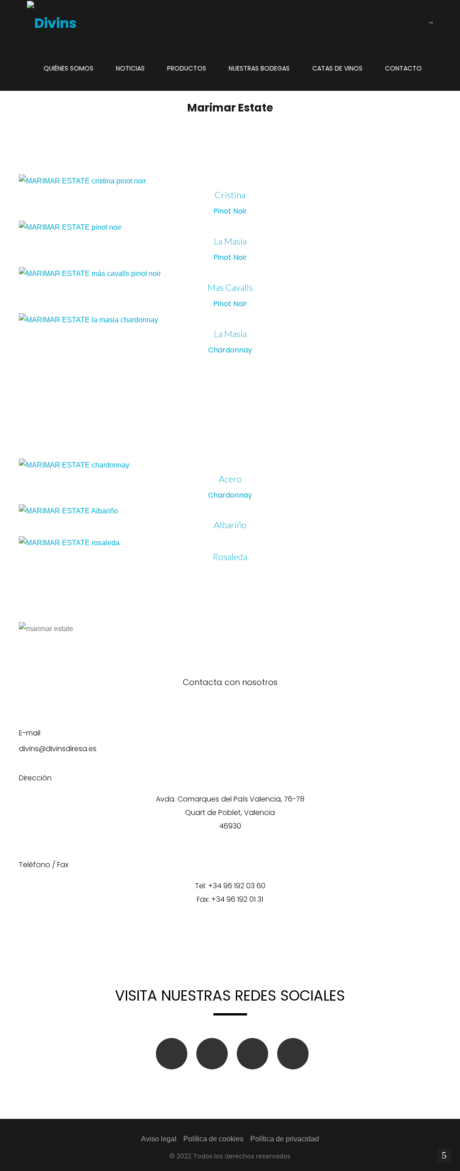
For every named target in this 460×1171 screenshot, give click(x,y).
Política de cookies (213, 1139)
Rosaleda (230, 556)
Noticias (130, 68)
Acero (230, 478)
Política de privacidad (284, 1139)
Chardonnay (230, 350)
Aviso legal (159, 1139)
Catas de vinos (337, 68)
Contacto (403, 68)
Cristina (230, 194)
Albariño (230, 524)
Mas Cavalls (230, 287)
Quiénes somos (68, 68)
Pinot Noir (230, 211)
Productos (186, 68)
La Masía (230, 241)
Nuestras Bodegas (259, 68)
